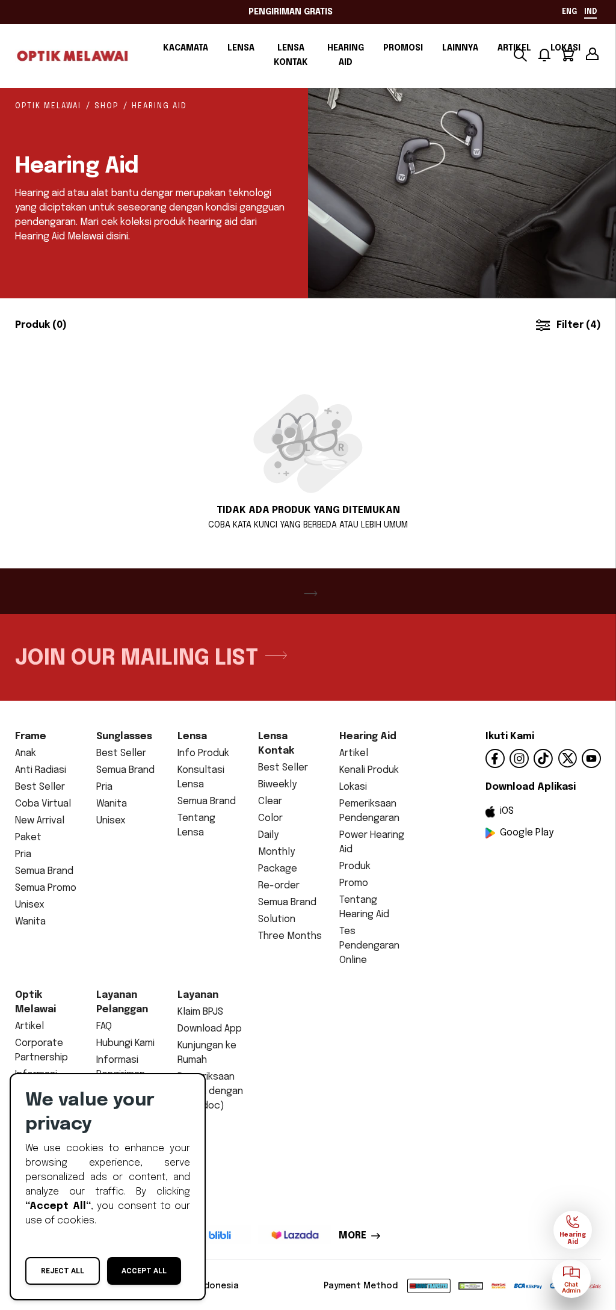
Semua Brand (44, 871)
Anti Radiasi (40, 770)
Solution (276, 919)
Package (277, 869)
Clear (270, 801)
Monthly (276, 852)
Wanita (30, 922)
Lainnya (460, 48)
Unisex (30, 905)
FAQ (104, 1026)
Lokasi (353, 787)
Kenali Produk (369, 770)
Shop (106, 106)
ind (590, 12)
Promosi (403, 48)
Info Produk (203, 753)
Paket (28, 837)
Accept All (144, 1271)
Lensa (240, 48)
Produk (355, 866)
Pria (23, 854)
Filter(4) (578, 325)
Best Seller (40, 787)
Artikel (353, 753)
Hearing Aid (345, 55)
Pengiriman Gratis (290, 12)
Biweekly (277, 785)
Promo (353, 883)
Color (270, 818)
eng (569, 12)
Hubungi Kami (125, 1043)
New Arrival (39, 821)
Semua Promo (45, 888)
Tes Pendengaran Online (369, 945)
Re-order (279, 886)
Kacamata (185, 48)
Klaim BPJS (200, 1012)
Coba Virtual (43, 804)
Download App (209, 1029)
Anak (25, 753)
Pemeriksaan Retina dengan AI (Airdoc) (210, 1091)
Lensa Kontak (291, 55)
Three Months (290, 936)
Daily (268, 835)
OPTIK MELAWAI (48, 106)
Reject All (62, 1271)
